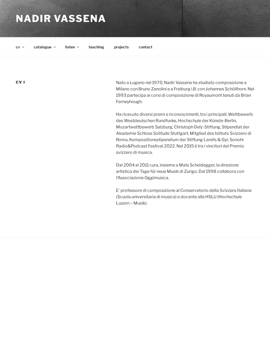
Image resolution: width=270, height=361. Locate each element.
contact (145, 47)
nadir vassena (61, 18)
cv (18, 47)
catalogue (42, 47)
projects (121, 47)
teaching (96, 47)
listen (70, 47)
